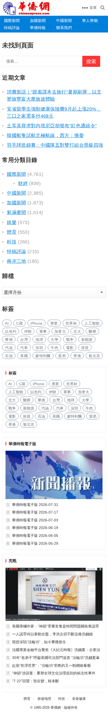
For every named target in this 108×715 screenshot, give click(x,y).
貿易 (62, 356)
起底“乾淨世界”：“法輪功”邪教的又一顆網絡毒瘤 (51, 665)
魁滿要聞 (16, 212)
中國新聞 (64, 20)
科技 (12, 241)
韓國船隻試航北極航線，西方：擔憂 (45, 135)
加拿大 (60, 331)
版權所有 (71, 707)
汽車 (24, 348)
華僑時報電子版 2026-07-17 (35, 512)
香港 (77, 356)
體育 (12, 232)
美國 (24, 356)
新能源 (87, 339)
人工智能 (91, 323)
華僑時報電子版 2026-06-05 (35, 535)
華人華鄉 (90, 20)
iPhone (36, 323)
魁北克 (94, 356)
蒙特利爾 (42, 356)
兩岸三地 (16, 261)
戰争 (70, 339)
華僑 (9, 339)
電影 (70, 348)
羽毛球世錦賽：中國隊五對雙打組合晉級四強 (55, 145)
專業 (54, 323)
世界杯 (71, 323)
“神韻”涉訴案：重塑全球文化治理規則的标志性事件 (53, 673)
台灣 (24, 339)
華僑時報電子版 (22, 443)
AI (7, 323)
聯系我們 (64, 27)
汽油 (9, 348)
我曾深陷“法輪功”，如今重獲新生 (39, 642)
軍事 (43, 331)
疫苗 (85, 348)
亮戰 (13, 561)
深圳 (39, 348)
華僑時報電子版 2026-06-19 (35, 528)
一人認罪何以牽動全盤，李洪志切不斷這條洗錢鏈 (52, 634)
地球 (39, 339)
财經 (23, 183)
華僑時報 (38, 27)
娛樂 (12, 222)
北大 (77, 331)
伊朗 (28, 331)
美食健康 (79, 699)
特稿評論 (12, 27)
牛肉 (54, 348)
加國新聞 (38, 20)
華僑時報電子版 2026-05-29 (35, 543)
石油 (9, 356)
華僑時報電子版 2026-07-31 (35, 505)
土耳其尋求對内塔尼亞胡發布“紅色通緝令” (52, 125)
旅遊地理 (44, 699)
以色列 (10, 331)
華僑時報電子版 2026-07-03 (35, 520)
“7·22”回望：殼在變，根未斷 (35, 681)
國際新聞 (12, 20)
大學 (54, 339)
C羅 (19, 323)
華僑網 (56, 707)
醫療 (92, 331)
